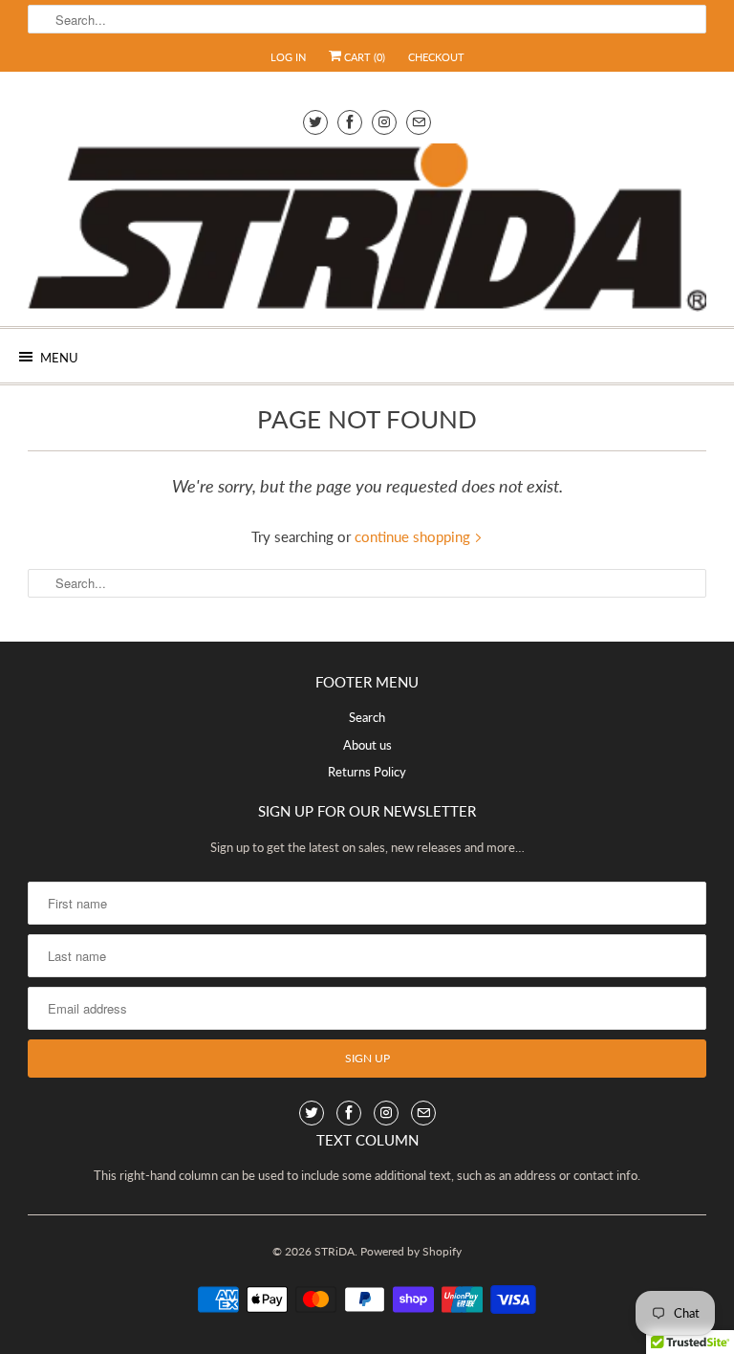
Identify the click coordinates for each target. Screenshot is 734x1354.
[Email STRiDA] (418, 121)
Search (367, 717)
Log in (288, 57)
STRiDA (334, 1251)
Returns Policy (367, 771)
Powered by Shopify (411, 1251)
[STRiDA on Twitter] (315, 121)
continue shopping (414, 536)
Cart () (363, 57)
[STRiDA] (367, 227)
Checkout (436, 57)
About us (367, 745)
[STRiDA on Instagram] (384, 121)
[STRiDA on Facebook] (349, 121)
